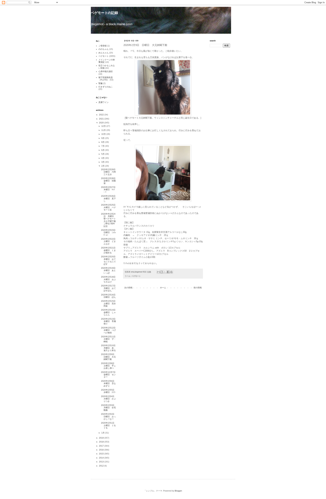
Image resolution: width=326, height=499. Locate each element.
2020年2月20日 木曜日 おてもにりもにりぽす (109, 260)
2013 (101, 462)
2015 (101, 454)
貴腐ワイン (103, 102)
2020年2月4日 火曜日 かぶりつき (108, 399)
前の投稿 (198, 287)
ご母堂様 (102, 46)
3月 (103, 162)
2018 (101, 442)
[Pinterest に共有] (171, 272)
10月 (103, 134)
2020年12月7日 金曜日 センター (109, 374)
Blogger (178, 491)
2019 (101, 438)
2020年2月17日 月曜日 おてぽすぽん (109, 288)
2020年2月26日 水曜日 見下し (109, 198)
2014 (101, 458)
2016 (101, 450)
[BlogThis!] (161, 272)
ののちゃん (103, 49)
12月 (103, 126)
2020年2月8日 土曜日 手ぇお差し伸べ (108, 365)
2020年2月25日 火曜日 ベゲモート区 (109, 207)
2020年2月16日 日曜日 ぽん (109, 296)
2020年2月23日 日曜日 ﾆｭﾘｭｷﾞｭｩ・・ (109, 232)
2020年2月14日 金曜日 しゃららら (109, 312)
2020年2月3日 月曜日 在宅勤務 (108, 407)
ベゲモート (136, 276)
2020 (101, 123)
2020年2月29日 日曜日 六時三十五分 (109, 172)
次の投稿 (128, 287)
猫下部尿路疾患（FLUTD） (105, 78)
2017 (101, 446)
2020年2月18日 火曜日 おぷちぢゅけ (109, 279)
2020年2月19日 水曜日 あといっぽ (109, 270)
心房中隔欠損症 (105, 71)
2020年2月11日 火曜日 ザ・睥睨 (109, 339)
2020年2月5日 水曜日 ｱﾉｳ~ (108, 391)
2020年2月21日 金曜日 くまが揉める (109, 250)
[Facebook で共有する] (168, 272)
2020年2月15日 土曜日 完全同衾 (109, 303)
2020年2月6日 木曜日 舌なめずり (108, 383)
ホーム (163, 287)
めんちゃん (103, 53)
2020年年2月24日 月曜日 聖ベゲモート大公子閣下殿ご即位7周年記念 (108, 220)
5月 (103, 154)
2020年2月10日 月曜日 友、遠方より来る (109, 348)
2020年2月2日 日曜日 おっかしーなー (108, 416)
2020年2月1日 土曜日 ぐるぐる (108, 425)
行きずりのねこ (105, 87)
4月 (103, 158)
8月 (103, 142)
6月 (103, 150)
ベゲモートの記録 (104, 13)
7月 (103, 146)
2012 (101, 466)
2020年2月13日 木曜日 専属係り (109, 321)
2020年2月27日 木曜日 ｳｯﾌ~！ (109, 189)
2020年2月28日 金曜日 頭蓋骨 (109, 180)
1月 (103, 433)
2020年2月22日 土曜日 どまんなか (109, 241)
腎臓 (100, 83)
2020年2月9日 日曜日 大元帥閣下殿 (108, 356)
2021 (101, 119)
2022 (101, 115)
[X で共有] (165, 272)
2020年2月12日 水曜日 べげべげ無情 (109, 330)
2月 (103, 166)
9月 (103, 138)
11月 (103, 130)
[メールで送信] (158, 272)
